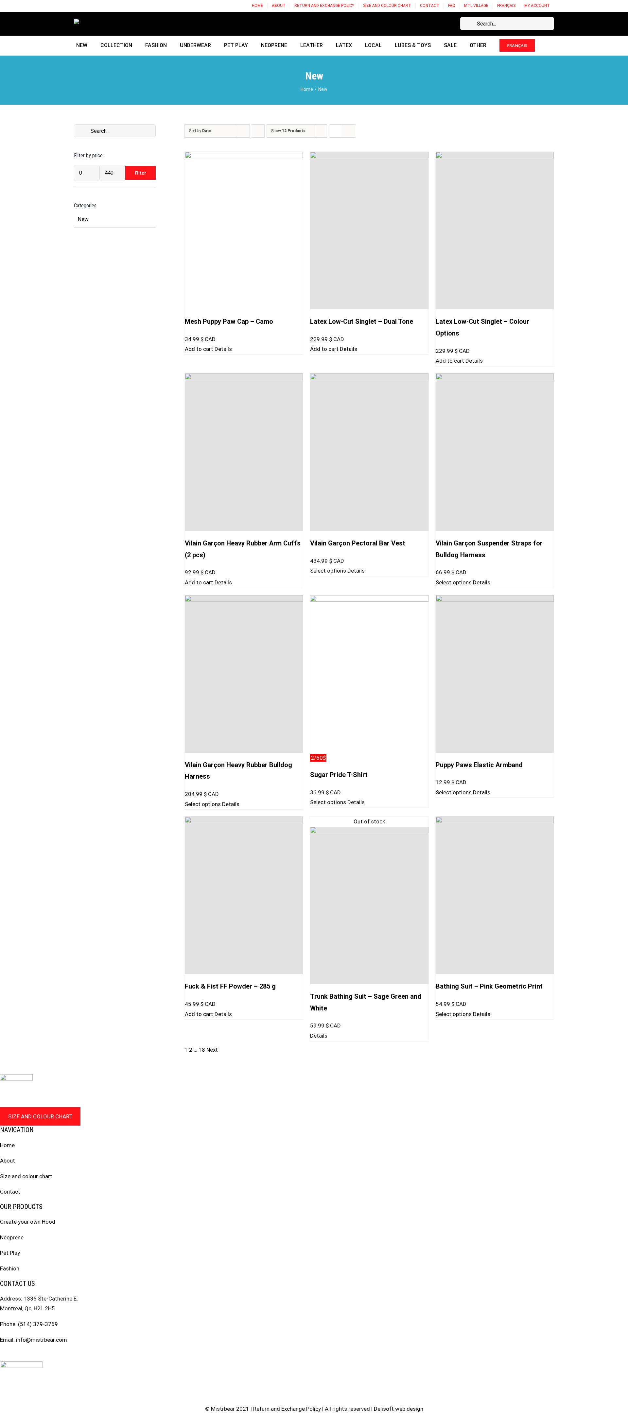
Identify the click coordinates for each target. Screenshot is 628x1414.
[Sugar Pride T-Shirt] (369, 674)
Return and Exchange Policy (287, 1408)
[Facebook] (2, 1355)
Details (223, 349)
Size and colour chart (40, 1116)
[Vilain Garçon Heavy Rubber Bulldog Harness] (244, 674)
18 (202, 1049)
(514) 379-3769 (38, 1324)
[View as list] (348, 131)
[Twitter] (27, 1355)
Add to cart (199, 349)
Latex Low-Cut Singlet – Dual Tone (361, 321)
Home (7, 1145)
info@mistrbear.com (41, 1339)
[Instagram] (14, 1355)
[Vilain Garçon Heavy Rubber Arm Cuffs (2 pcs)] (244, 452)
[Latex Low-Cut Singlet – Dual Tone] (369, 230)
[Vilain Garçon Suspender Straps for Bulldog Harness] (495, 452)
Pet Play (10, 1253)
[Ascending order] (258, 131)
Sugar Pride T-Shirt (339, 775)
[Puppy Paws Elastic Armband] (495, 674)
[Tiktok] (39, 1355)
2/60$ (318, 757)
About (7, 1160)
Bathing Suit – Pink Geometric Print (489, 986)
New (83, 219)
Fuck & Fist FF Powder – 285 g (230, 986)
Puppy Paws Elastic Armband (479, 765)
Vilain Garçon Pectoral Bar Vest (357, 543)
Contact (10, 1191)
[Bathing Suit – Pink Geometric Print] (495, 895)
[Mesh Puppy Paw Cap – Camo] (244, 230)
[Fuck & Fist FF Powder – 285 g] (244, 895)
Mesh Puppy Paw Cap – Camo (229, 321)
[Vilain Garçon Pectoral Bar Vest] (369, 452)
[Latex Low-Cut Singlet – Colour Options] (495, 230)
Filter (140, 173)
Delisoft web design (398, 1408)
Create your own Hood (27, 1221)
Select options (328, 570)
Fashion (9, 1268)
